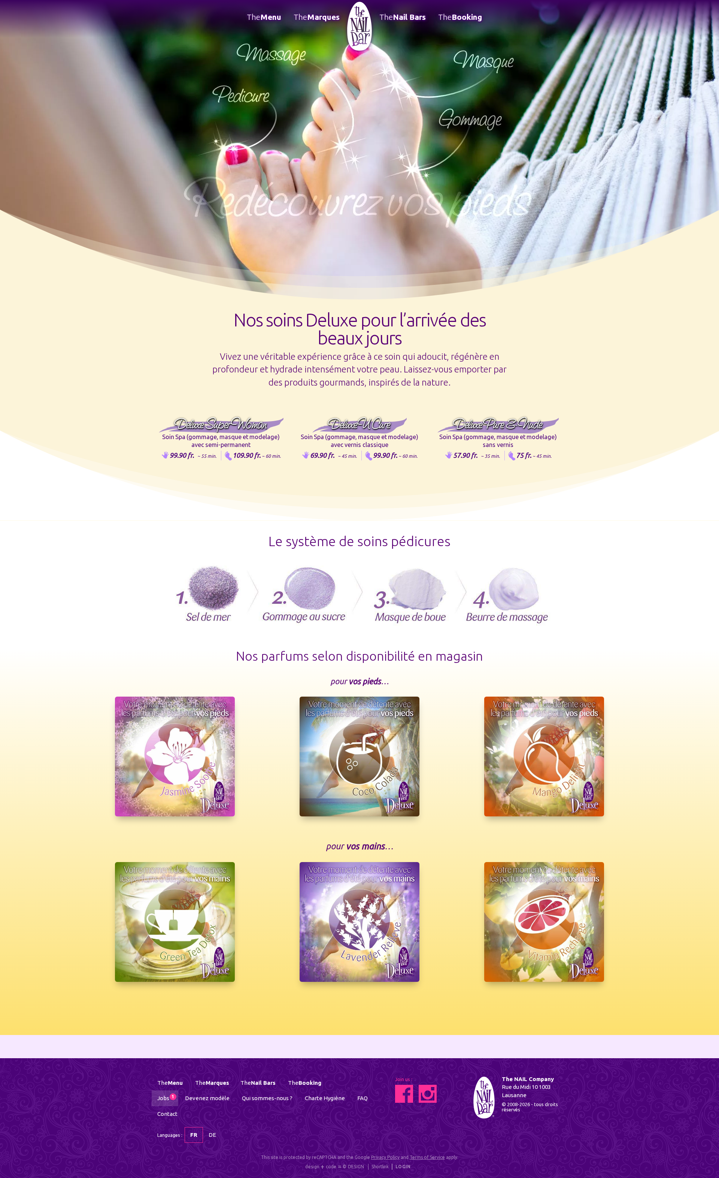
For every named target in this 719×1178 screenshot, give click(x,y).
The (264, 16)
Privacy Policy (385, 1157)
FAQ (362, 1098)
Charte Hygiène (325, 1098)
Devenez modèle (207, 1098)
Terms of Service (427, 1157)
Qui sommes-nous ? (267, 1098)
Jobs (165, 1098)
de (212, 1135)
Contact (167, 1114)
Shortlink (379, 1166)
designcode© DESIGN (334, 1167)
